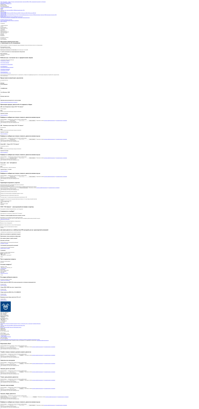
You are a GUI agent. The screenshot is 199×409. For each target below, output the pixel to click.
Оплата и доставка (10, 17)
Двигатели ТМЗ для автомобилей (6, 14)
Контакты (39, 323)
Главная (1, 8)
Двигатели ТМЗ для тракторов (17, 14)
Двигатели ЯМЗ (6, 327)
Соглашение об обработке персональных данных (31, 339)
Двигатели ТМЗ (3, 13)
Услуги (4, 323)
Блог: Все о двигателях (18, 17)
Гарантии (5, 17)
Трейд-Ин (2, 17)
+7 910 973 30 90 (3, 7)
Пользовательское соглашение (17, 339)
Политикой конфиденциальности (43, 340)
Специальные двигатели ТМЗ (51, 14)
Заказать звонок (9, 7)
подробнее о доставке (4, 243)
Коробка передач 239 (18, 16)
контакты (28, 17)
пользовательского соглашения (61, 120)
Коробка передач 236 (4, 16)
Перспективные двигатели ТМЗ (40, 14)
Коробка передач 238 (11, 16)
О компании (24, 17)
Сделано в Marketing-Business (5, 336)
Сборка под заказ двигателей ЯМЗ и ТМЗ (7, 10)
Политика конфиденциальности (6, 339)
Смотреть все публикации (5, 280)
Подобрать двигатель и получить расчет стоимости (6, 20)
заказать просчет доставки (5, 248)
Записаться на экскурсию (4, 219)
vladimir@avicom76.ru (4, 273)
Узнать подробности (4, 115)
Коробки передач (3, 15)
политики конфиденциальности (49, 120)
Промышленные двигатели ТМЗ (29, 14)
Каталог (1, 327)
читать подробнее (3, 285)
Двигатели (8, 323)
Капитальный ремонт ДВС (20, 10)
